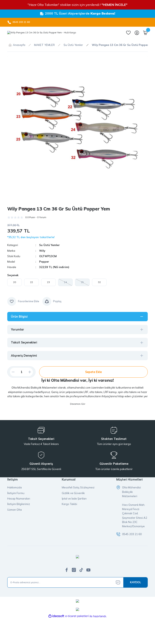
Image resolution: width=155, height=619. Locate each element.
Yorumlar (17, 329)
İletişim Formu (15, 493)
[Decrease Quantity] (11, 372)
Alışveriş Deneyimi (24, 355)
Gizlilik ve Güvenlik (73, 493)
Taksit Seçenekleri (24, 342)
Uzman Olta (14, 509)
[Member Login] (136, 32)
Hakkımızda (14, 487)
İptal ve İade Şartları (74, 498)
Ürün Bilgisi (19, 316)
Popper (44, 261)
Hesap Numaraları (18, 498)
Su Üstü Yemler (49, 245)
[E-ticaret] (77, 616)
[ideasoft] (56, 616)
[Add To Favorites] (23, 301)
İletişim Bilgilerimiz (18, 504)
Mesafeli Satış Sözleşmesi (78, 487)
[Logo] (41, 33)
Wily (42, 250)
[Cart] (145, 32)
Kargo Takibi (69, 504)
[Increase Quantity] (31, 372)
